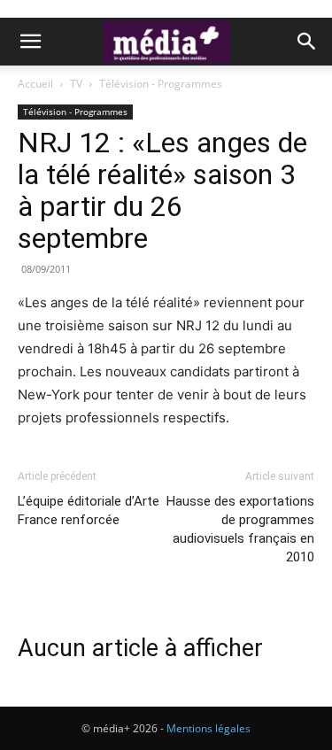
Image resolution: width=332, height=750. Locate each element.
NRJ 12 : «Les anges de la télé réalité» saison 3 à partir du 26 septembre (162, 190)
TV (76, 83)
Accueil (35, 83)
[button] (30, 42)
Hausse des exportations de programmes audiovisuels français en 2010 (240, 529)
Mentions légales (208, 728)
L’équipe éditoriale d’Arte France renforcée (88, 510)
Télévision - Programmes (160, 83)
